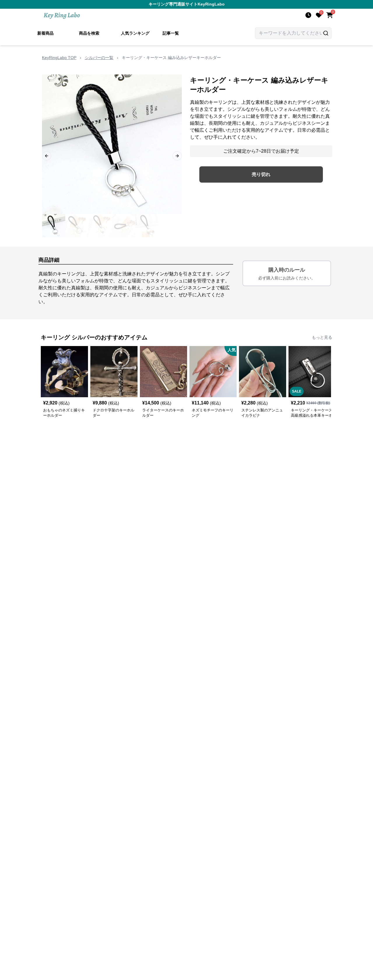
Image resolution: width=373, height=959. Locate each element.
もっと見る (322, 337)
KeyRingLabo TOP (59, 57)
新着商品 (45, 33)
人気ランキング (135, 33)
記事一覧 (171, 33)
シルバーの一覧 (99, 57)
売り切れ (261, 174)
